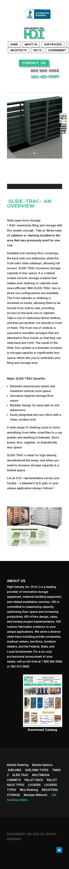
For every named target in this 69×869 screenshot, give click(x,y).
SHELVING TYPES (36, 770)
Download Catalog (63, 128)
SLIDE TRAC (20, 775)
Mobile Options (42, 765)
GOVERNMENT (57, 50)
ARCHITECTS (18, 50)
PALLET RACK (33, 780)
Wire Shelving (29, 790)
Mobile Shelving (18, 765)
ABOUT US (30, 44)
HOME (14, 44)
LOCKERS (34, 785)
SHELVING (14, 770)
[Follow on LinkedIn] (59, 850)
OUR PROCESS (53, 44)
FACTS (37, 50)
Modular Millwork (35, 795)
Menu (18, 186)
